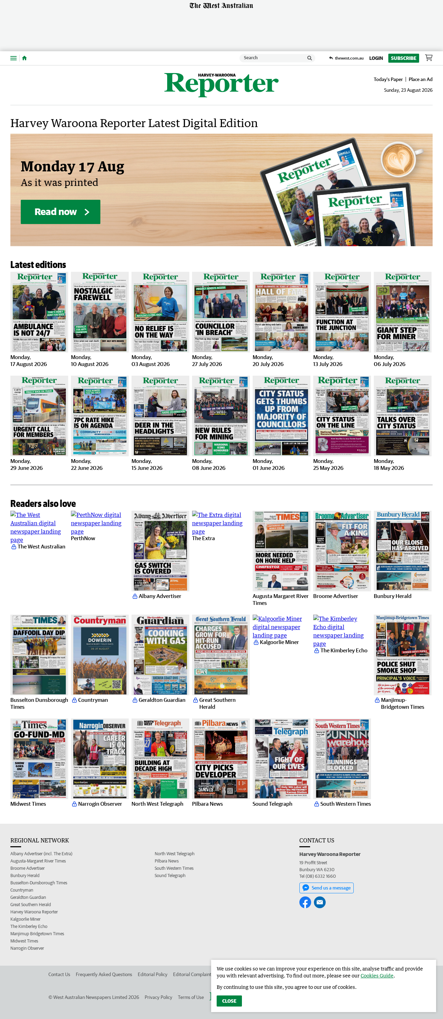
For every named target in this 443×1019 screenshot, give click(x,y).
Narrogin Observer (27, 948)
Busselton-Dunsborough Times (38, 882)
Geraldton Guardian (28, 897)
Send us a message (331, 888)
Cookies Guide (377, 975)
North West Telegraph (175, 853)
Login (376, 58)
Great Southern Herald (30, 904)
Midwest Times (24, 941)
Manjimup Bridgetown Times (37, 933)
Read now (56, 211)
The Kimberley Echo (28, 926)
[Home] (24, 58)
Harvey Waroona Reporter (34, 911)
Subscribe (403, 58)
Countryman (21, 890)
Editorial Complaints (193, 974)
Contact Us (59, 974)
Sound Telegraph (170, 875)
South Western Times (174, 868)
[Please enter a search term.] (309, 58)
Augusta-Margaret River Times (38, 861)
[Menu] (13, 58)
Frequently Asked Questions (104, 974)
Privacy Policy (158, 997)
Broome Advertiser (27, 868)
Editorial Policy (153, 974)
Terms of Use (191, 997)
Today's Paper (388, 79)
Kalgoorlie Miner (25, 919)
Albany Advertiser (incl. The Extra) (41, 853)
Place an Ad (421, 79)
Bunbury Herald (24, 875)
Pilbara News (167, 861)
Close (229, 1001)
